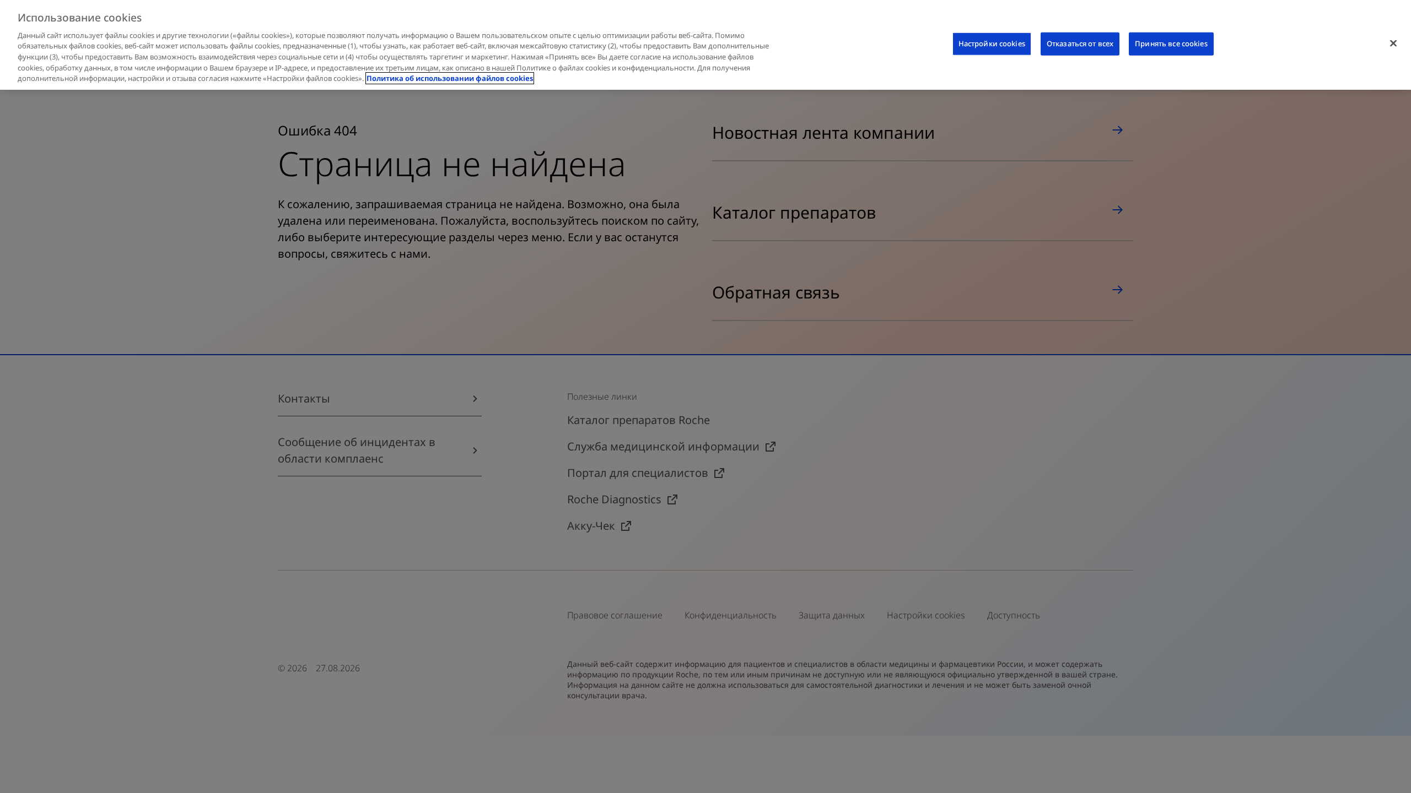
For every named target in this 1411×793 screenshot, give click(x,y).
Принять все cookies (1171, 43)
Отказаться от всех (1080, 43)
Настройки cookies (991, 43)
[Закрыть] (1393, 43)
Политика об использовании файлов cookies (450, 78)
